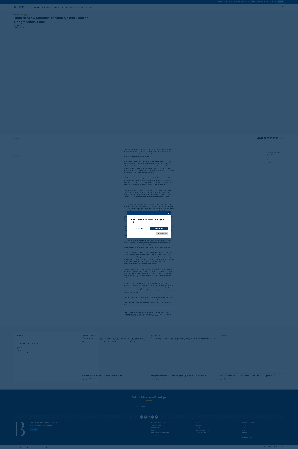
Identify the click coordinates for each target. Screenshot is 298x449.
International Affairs (40, 7)
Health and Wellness (81, 7)
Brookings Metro (155, 435)
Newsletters (259, 1)
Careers (198, 427)
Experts (220, 1)
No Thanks (139, 228)
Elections (71, 7)
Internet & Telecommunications (275, 155)
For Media (267, 1)
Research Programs (234, 1)
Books (243, 430)
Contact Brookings (201, 432)
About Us (273, 1)
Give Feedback (158, 228)
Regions (96, 7)
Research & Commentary (248, 1)
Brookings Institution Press (203, 430)
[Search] (283, 7)
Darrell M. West (18, 26)
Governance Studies (272, 161)
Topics (90, 7)
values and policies (164, 314)
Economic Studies (155, 427)
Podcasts (244, 432)
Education (64, 7)
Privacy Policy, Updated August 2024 (23, 447)
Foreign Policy (154, 430)
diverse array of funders (144, 314)
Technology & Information (274, 152)
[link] (28, 343)
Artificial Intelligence (53, 7)
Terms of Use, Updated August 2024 (42, 447)
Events (226, 1)
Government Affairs (247, 437)
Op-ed (25, 14)
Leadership (199, 425)
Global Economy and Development (160, 432)
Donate (280, 1)
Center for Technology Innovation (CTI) (26, 352)
